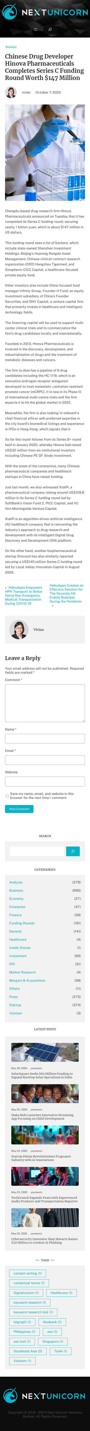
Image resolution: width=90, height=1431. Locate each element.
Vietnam (15, 1013)
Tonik (60, 1351)
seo (52, 1332)
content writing (28, 1273)
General (15, 931)
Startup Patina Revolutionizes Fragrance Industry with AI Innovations (41, 1158)
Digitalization (26, 1293)
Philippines (24, 1332)
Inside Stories (20, 948)
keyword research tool (33, 1312)
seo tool (22, 1342)
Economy (16, 899)
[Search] (73, 851)
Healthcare (17, 940)
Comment (13, 680)
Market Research (22, 972)
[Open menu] (35, 29)
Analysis (15, 882)
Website (11, 772)
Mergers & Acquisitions (27, 980)
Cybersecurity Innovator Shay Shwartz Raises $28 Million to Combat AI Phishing (44, 1240)
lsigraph (22, 1322)
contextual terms (29, 1283)
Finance (15, 915)
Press (13, 997)
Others (14, 989)
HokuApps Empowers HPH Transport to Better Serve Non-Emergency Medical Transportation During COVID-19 (23, 595)
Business (11, 47)
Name (10, 729)
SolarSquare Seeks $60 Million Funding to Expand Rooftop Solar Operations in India (42, 1075)
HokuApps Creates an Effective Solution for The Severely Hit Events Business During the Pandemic (67, 593)
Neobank (52, 1322)
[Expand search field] (50, 29)
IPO (12, 964)
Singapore (52, 1342)
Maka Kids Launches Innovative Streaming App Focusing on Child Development (42, 1117)
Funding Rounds (22, 923)
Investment (18, 956)
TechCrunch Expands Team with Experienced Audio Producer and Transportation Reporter (44, 1199)
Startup (15, 1005)
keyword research (30, 1302)
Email (10, 751)
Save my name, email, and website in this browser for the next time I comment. (42, 796)
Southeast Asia (28, 1351)
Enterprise (17, 907)
